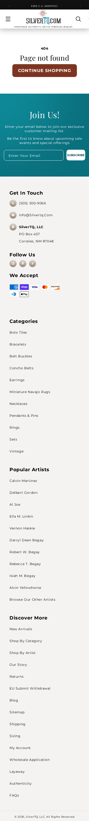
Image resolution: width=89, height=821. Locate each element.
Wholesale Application (29, 760)
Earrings (17, 380)
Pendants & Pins (23, 415)
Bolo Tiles (18, 332)
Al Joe (14, 504)
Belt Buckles (20, 356)
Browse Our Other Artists (32, 599)
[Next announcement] (80, 6)
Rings (14, 427)
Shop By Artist (22, 653)
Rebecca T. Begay (25, 564)
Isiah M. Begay (22, 576)
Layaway (17, 771)
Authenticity (20, 783)
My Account (20, 748)
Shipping (17, 724)
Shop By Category (25, 641)
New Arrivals (20, 629)
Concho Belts (21, 368)
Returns (16, 676)
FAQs (14, 795)
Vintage (16, 451)
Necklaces (18, 404)
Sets (13, 439)
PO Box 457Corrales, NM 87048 (36, 234)
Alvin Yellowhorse (25, 588)
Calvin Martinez (23, 481)
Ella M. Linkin (21, 516)
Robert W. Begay (24, 552)
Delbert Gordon (23, 492)
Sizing (15, 736)
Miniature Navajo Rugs (29, 392)
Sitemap (16, 712)
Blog (13, 700)
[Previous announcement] (9, 6)
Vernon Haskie (22, 528)
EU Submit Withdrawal (30, 688)
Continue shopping (44, 70)
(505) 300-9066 (32, 203)
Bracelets (17, 344)
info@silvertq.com (36, 215)
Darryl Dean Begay (26, 540)
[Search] (78, 19)
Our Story (18, 665)
